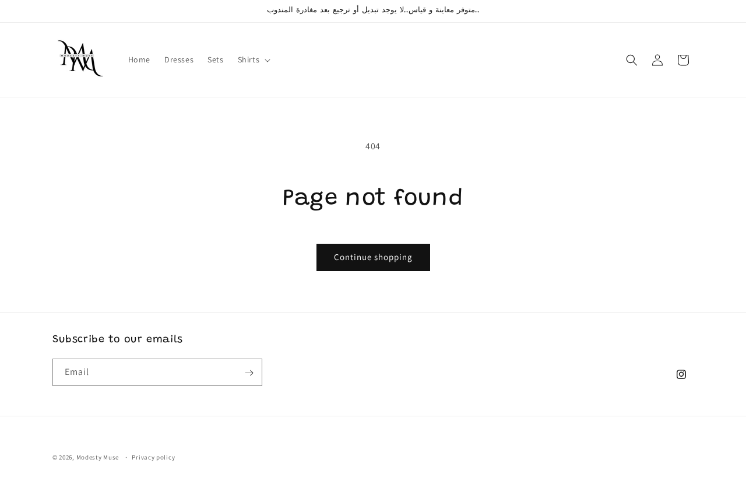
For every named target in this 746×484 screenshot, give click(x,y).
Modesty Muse (97, 457)
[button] (253, 59)
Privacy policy (153, 457)
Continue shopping (373, 256)
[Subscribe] (249, 373)
